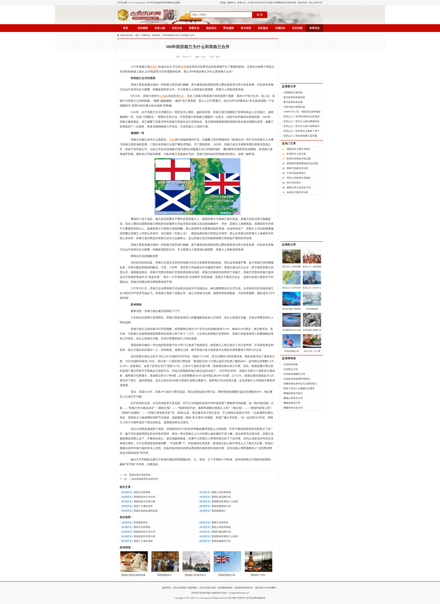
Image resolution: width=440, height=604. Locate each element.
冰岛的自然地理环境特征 (296, 379)
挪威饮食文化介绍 (293, 407)
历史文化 (177, 28)
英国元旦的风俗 (142, 492)
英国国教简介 (219, 511)
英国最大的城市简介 (195, 575)
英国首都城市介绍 (221, 506)
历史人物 (160, 28)
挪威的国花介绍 (291, 403)
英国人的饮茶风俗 (221, 492)
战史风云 (211, 28)
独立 (181, 95)
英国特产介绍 (258, 575)
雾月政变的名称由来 (294, 97)
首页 (125, 28)
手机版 (223, 2)
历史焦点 (263, 28)
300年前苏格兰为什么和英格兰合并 (179, 35)
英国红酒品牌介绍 (221, 497)
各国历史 (127, 522)
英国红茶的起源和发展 (146, 511)
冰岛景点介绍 (290, 369)
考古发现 (246, 28)
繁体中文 (232, 2)
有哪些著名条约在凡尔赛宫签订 (300, 383)
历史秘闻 (143, 28)
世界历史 (314, 28)
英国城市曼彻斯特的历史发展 (302, 163)
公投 (162, 95)
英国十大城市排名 (143, 506)
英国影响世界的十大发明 (225, 501)
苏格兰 (154, 66)
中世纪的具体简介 (296, 173)
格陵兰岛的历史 (220, 522)
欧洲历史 (156, 35)
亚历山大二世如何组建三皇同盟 (300, 136)
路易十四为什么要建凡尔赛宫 (299, 388)
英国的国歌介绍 (226, 575)
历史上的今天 (315, 2)
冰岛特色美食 (290, 364)
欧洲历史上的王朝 (296, 154)
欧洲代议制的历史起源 (299, 158)
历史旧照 (297, 28)
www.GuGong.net (202, 598)
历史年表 (303, 2)
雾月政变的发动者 (293, 102)
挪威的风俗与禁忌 (293, 393)
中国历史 (280, 28)
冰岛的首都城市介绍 (294, 374)
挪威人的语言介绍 (293, 398)
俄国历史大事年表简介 (299, 149)
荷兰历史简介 (294, 182)
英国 (183, 66)
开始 (172, 139)
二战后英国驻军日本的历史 (143, 479)
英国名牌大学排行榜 (144, 501)
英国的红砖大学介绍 (144, 497)
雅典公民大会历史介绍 (299, 187)
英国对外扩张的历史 (140, 475)
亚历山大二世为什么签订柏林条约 (301, 126)
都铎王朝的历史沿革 (297, 168)
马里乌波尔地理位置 (294, 107)
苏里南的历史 (141, 522)
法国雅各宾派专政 (293, 92)
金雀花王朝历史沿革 (297, 192)
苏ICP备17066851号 (237, 598)
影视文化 (194, 28)
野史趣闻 (228, 28)
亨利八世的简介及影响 (299, 178)
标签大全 (242, 2)
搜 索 (260, 14)
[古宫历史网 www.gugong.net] (147, 20)
